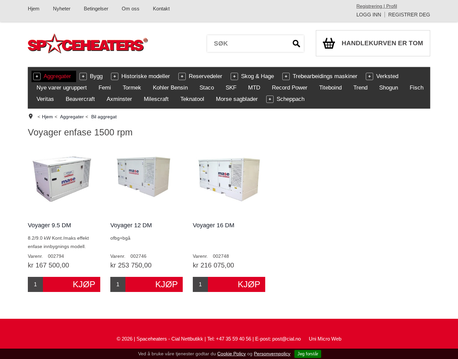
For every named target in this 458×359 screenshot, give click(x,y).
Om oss (130, 8)
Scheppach (290, 99)
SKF (231, 87)
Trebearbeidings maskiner (325, 76)
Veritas (45, 99)
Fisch (416, 87)
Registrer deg (409, 14)
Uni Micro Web (325, 339)
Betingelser (96, 8)
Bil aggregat (104, 116)
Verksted (387, 76)
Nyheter (61, 8)
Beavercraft (80, 99)
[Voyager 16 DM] (229, 180)
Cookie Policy (231, 353)
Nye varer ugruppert (62, 87)
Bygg (96, 76)
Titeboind (330, 87)
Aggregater (57, 76)
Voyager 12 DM (131, 225)
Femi (105, 87)
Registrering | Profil (376, 6)
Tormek (132, 87)
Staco (206, 87)
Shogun (388, 87)
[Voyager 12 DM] (146, 180)
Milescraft (156, 99)
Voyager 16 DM (213, 225)
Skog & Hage (257, 76)
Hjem (34, 8)
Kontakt (161, 8)
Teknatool (192, 99)
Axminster (119, 99)
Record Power (289, 87)
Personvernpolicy (272, 353)
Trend (360, 87)
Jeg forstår (307, 353)
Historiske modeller (145, 76)
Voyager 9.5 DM (49, 225)
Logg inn (368, 14)
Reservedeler (205, 76)
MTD (254, 87)
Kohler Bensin (170, 87)
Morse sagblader (237, 99)
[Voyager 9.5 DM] (64, 180)
